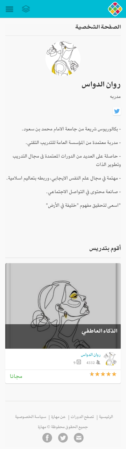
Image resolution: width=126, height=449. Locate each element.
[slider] (103, 374)
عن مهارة (58, 417)
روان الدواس (90, 355)
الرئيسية (106, 417)
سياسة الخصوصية (30, 417)
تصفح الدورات (82, 417)
